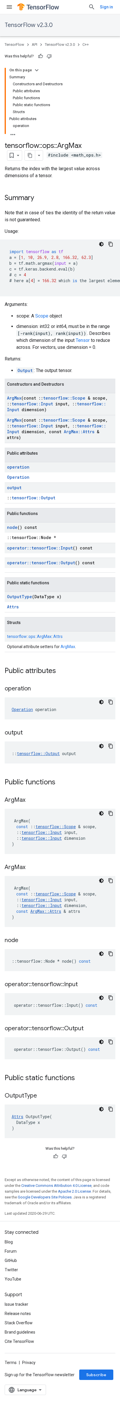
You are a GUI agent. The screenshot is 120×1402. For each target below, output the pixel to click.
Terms (11, 1362)
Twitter (11, 1269)
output (14, 487)
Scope (41, 316)
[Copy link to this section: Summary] (40, 198)
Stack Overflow (19, 1323)
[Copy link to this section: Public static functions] (81, 1078)
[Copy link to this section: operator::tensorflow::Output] (89, 1028)
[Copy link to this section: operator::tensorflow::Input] (83, 984)
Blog (9, 1242)
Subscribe (96, 1374)
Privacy (29, 1362)
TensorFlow (14, 44)
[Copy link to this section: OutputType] (43, 1096)
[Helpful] (40, 56)
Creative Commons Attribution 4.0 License (56, 1185)
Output (25, 370)
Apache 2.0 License (74, 1191)
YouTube (13, 1279)
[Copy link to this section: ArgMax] (31, 800)
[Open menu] (9, 7)
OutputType (19, 596)
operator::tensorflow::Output (41, 562)
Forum (11, 1251)
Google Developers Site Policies (45, 1197)
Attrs (13, 607)
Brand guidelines (20, 1332)
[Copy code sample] (110, 244)
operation (18, 467)
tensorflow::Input (32, 404)
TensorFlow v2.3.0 (29, 25)
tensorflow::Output (33, 497)
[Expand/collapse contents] (36, 70)
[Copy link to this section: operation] (37, 688)
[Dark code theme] (101, 244)
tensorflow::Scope (64, 398)
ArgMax (14, 398)
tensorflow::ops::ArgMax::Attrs (35, 636)
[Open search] (91, 6)
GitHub (11, 1260)
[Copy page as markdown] (30, 155)
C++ (85, 44)
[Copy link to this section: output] (28, 733)
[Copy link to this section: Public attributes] (62, 671)
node (12, 527)
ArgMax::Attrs (79, 431)
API (34, 44)
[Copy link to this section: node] (24, 940)
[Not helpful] (49, 56)
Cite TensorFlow (19, 1341)
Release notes (18, 1313)
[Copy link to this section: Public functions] (61, 782)
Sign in (106, 7)
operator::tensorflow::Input (40, 548)
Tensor (83, 340)
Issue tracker (16, 1304)
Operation (18, 477)
